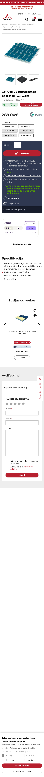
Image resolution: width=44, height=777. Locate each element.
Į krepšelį (24, 153)
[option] (22, 53)
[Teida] (7, 17)
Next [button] (36, 54)
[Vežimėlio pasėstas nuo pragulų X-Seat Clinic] (22, 318)
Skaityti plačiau (25, 751)
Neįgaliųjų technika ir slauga (26, 24)
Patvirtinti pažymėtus (22, 771)
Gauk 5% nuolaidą (40, 390)
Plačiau (22, 358)
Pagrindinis (5, 24)
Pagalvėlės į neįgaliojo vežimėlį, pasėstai (14, 27)
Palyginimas (14, 203)
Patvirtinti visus (22, 766)
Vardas (8, 409)
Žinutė (8, 428)
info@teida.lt (37, 14)
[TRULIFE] (36, 115)
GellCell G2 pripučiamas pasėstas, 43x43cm (15, 29)
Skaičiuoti (31, 228)
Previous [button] (8, 54)
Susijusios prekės (22, 244)
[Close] (40, 379)
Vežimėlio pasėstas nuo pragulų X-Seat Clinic (22, 332)
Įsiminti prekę (13, 198)
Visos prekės (13, 24)
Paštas (8, 419)
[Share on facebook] (24, 209)
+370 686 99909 (23, 14)
